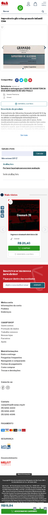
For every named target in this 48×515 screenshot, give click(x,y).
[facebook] (17, 80)
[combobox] (24, 11)
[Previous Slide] (3, 229)
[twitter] (21, 80)
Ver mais (24, 135)
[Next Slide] (45, 229)
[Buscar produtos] (43, 11)
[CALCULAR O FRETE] (39, 153)
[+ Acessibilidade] (2, 216)
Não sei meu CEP (8, 158)
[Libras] (2, 207)
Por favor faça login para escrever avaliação (21, 168)
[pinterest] (30, 80)
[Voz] (2, 212)
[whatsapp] (26, 80)
